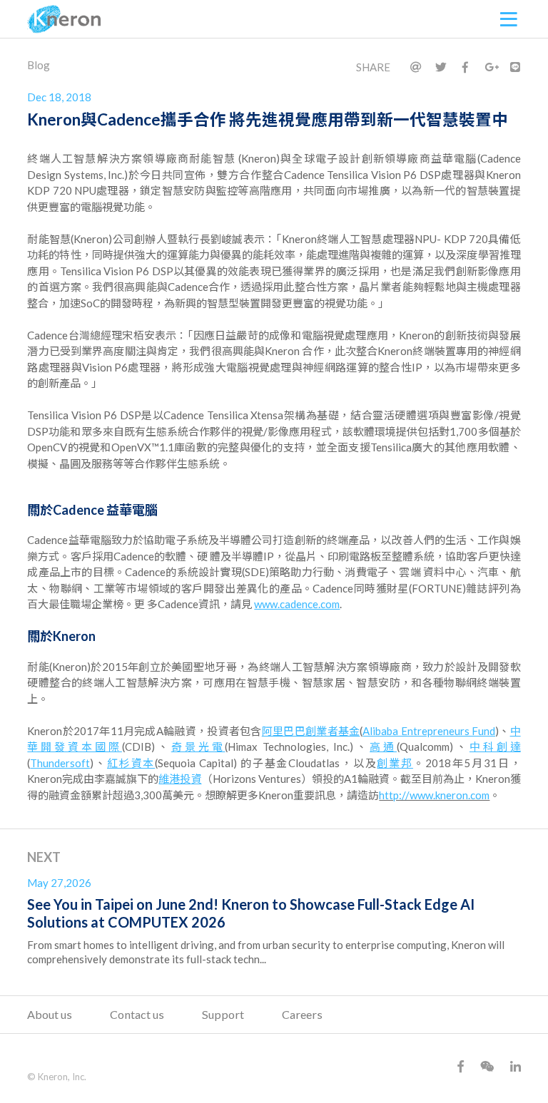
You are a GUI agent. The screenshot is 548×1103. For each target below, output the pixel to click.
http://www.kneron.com (434, 795)
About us (49, 1014)
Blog (38, 64)
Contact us (137, 1014)
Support (223, 1014)
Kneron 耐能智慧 (64, 19)
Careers (302, 1014)
